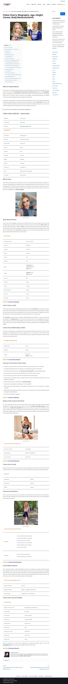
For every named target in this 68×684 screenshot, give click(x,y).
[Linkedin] (6, 660)
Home (28, 4)
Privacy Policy (25, 676)
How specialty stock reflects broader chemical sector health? (58, 28)
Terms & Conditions (33, 676)
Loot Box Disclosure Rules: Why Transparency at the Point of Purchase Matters (58, 22)
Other (53, 79)
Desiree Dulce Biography (13, 302)
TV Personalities (55, 90)
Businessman (55, 56)
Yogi (12, 680)
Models (53, 74)
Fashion (48, 4)
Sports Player (55, 85)
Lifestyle (54, 4)
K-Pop (53, 70)
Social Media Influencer (57, 83)
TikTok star (54, 88)
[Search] (64, 4)
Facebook (63, 1)
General (39, 4)
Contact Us (18, 676)
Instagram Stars (55, 67)
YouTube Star (55, 94)
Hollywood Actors (56, 65)
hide (10, 45)
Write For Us (60, 4)
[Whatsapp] (8, 660)
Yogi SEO (12, 682)
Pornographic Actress (24, 126)
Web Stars (54, 92)
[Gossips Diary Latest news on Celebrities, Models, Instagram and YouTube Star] (7, 4)
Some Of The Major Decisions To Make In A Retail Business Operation (58, 46)
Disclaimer (41, 676)
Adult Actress (8, 11)
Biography (54, 54)
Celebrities (33, 4)
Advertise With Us (48, 676)
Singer (53, 81)
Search (53, 11)
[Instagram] (5, 660)
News (44, 4)
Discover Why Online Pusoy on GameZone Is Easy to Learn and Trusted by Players (58, 41)
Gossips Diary (12, 679)
